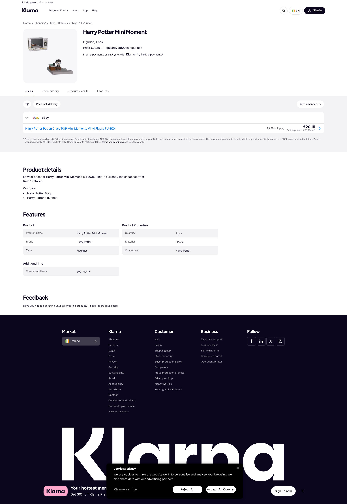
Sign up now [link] (283, 491)
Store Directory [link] (163, 356)
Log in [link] (158, 345)
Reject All (188, 489)
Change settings (126, 489)
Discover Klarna (58, 10)
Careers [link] (113, 345)
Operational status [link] (211, 361)
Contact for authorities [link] (121, 400)
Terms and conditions (113, 142)
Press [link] (111, 356)
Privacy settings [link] (164, 378)
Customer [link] (164, 331)
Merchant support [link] (211, 339)
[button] (296, 11)
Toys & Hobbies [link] (59, 23)
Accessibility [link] (115, 383)
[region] (174, 481)
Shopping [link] (40, 23)
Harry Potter (84, 242)
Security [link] (113, 367)
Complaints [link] (161, 367)
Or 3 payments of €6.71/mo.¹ (301, 130)
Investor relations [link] (118, 411)
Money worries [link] (163, 383)
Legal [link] (111, 350)
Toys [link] (74, 23)
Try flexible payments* (149, 54)
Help (95, 10)
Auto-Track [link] (114, 389)
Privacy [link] (112, 361)
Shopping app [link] (163, 350)
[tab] (29, 91)
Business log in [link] (209, 345)
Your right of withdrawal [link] (168, 389)
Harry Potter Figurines (42, 198)
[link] (251, 341)
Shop (75, 10)
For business (46, 2)
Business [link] (209, 331)
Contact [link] (113, 394)
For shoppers (29, 2)
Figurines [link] (86, 23)
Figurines (136, 48)
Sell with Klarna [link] (210, 350)
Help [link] (157, 339)
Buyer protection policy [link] (168, 361)
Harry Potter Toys (39, 193)
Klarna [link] (27, 23)
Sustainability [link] (116, 372)
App (85, 10)
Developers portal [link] (211, 356)
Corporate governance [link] (121, 406)
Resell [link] (111, 378)
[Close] (238, 468)
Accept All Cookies (221, 489)
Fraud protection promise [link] (170, 372)
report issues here (107, 305)
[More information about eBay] (26, 117)
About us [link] (113, 339)
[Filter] (27, 104)
